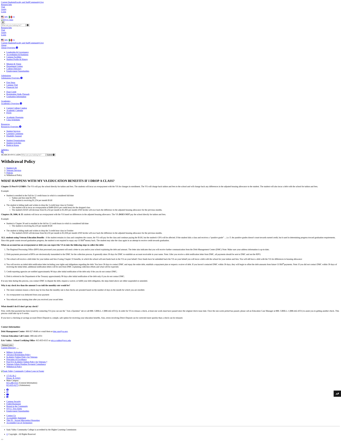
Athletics (5, 150)
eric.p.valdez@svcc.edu (61, 340)
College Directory (13, 69)
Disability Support (14, 136)
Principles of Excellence (16, 359)
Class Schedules (13, 120)
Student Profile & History (17, 59)
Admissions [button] (6, 75)
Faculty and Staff (22, 2)
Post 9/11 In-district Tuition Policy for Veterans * (26, 362)
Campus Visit (12, 85)
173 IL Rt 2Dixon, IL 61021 (13, 377)
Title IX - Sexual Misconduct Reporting (23, 420)
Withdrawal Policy (14, 366)
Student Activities (13, 143)
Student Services (13, 131)
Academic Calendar (14, 110)
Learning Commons (14, 133)
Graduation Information (16, 96)
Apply (3, 9)
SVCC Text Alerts (14, 408)
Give (42, 2)
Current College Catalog (16, 108)
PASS (8, 113)
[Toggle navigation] (3, 22)
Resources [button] (5, 124)
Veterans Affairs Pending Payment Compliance (26, 364)
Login (3, 12)
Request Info (6, 4)
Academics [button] (5, 101)
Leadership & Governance (17, 52)
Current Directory (8, 348)
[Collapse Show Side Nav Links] (18, 348)
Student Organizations (15, 140)
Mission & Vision (13, 64)
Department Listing (14, 66)
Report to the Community (17, 406)
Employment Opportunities (17, 71)
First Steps (10, 82)
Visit (3, 7)
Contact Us (11, 415)
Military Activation (14, 352)
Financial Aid (12, 87)
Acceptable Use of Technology (19, 423)
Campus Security (13, 401)
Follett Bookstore (13, 404)
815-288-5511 (12, 383)
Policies (9, 173)
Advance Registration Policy (18, 355)
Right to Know (12, 145)
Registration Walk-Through (17, 94)
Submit (50, 155)
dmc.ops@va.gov (60, 331)
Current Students (8, 2)
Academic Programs (14, 117)
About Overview (8, 48)
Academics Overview (10, 103)
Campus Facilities (13, 57)
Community (35, 2)
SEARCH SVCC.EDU (11, 155)
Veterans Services (13, 170)
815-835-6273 (12, 385)
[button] (2, 152)
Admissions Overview (10, 78)
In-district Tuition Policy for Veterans (21, 357)
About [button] (3, 45)
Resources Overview (10, 127)
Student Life (11, 168)
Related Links (7, 345)
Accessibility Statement (16, 418)
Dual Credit (11, 92)
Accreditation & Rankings (17, 54)
